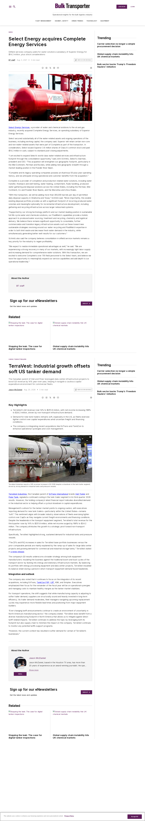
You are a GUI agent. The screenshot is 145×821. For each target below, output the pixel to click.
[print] (91, 68)
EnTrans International (58, 494)
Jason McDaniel (15, 390)
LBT (52, 582)
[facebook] (43, 68)
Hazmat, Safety (61, 21)
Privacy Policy (69, 816)
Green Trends (77, 21)
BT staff (12, 60)
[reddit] (54, 68)
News (11, 32)
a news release (17, 552)
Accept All (134, 816)
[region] (72, 816)
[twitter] (50, 68)
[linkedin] (46, 68)
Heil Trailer (80, 494)
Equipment (105, 21)
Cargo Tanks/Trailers (17, 359)
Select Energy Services (19, 127)
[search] (14, 6)
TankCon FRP (43, 582)
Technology (92, 21)
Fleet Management (43, 21)
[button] (10, 6)
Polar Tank (13, 497)
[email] (58, 68)
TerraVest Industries (18, 494)
